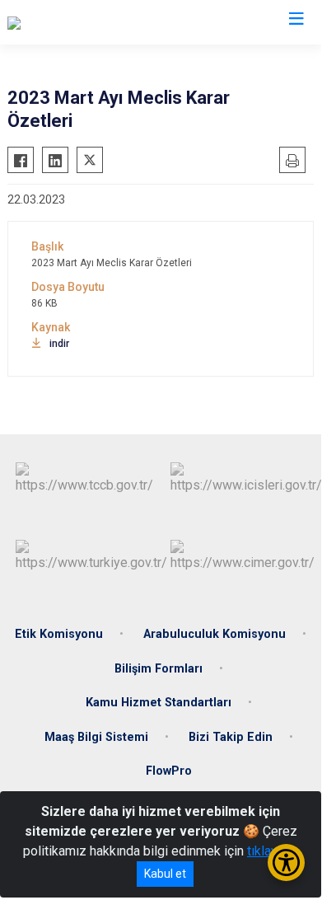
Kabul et (165, 873)
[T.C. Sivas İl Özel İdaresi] (76, 22)
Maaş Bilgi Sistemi (96, 737)
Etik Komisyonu (59, 634)
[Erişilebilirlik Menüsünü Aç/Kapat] (286, 862)
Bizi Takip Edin (231, 737)
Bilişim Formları (158, 669)
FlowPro (169, 771)
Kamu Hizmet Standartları (158, 703)
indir (59, 343)
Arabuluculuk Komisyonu (214, 634)
